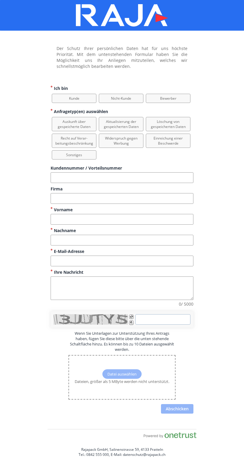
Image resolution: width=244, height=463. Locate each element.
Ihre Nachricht (68, 272)
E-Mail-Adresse (68, 251)
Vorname (63, 209)
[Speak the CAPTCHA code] (131, 322)
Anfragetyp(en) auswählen (80, 111)
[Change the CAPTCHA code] (131, 317)
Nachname (64, 230)
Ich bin (60, 88)
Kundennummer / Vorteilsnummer (86, 168)
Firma (56, 189)
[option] (74, 98)
